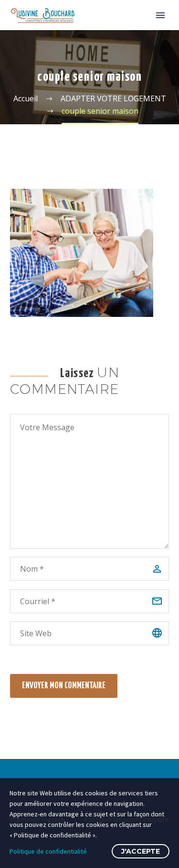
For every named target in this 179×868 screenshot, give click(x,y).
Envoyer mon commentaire (63, 686)
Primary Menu (160, 15)
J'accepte (140, 851)
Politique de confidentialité (48, 851)
